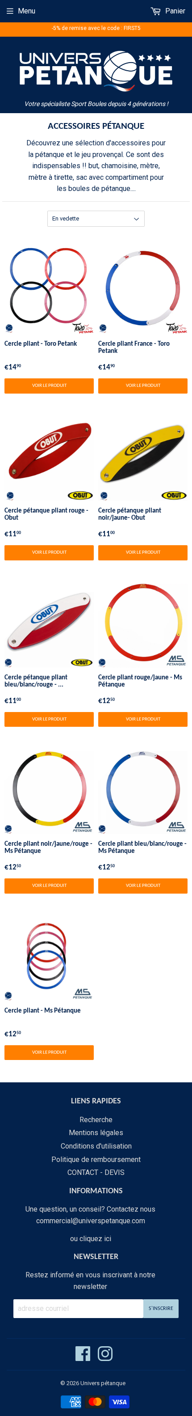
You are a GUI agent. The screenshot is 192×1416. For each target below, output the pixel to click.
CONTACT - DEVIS (96, 1172)
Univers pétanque (102, 1383)
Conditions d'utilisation (96, 1146)
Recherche (96, 1119)
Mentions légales (96, 1132)
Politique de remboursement (96, 1159)
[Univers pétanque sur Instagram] (105, 1357)
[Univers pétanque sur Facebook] (83, 1357)
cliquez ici (95, 1238)
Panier (174, 11)
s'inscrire (161, 1308)
